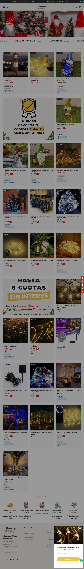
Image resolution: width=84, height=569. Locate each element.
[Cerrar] (80, 529)
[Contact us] (81, 560)
